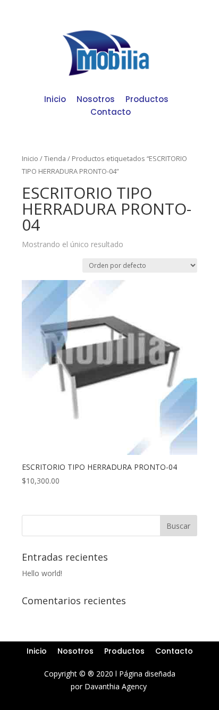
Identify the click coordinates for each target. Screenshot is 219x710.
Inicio (55, 99)
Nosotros (96, 99)
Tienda (55, 158)
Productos (147, 99)
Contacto (110, 111)
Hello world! (42, 573)
